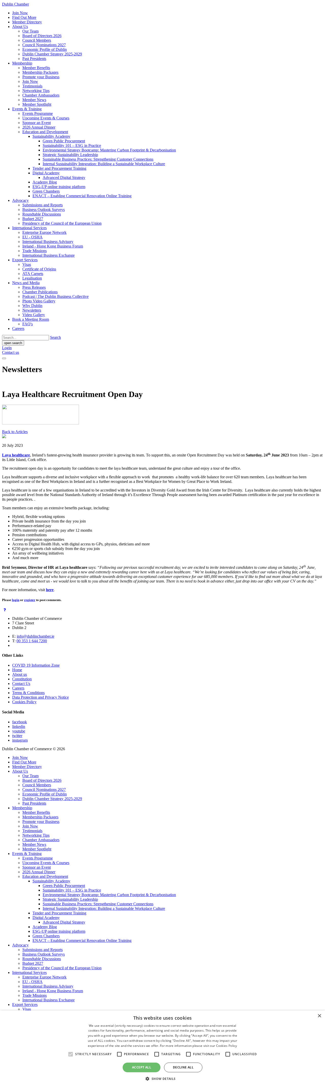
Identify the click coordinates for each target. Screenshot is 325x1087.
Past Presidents (34, 58)
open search (13, 343)
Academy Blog (44, 182)
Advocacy (20, 200)
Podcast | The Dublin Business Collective (55, 296)
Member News (34, 100)
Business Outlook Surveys (43, 209)
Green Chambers (46, 191)
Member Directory (27, 22)
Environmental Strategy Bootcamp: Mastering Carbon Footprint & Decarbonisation (109, 150)
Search (55, 337)
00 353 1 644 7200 (32, 641)
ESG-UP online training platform (58, 187)
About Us (20, 26)
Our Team (30, 31)
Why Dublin (32, 305)
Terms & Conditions (28, 693)
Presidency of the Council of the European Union (62, 223)
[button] (162, 1078)
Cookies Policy (24, 702)
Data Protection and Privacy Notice (40, 697)
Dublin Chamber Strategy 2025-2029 (52, 54)
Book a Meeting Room (30, 319)
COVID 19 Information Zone (36, 665)
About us (19, 674)
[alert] (162, 1049)
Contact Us (21, 683)
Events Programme (37, 113)
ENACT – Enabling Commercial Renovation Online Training (82, 196)
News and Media (26, 283)
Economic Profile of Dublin (44, 49)
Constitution (22, 679)
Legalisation (32, 278)
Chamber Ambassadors (40, 95)
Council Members (36, 40)
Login (7, 348)
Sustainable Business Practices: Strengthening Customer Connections (98, 159)
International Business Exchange (48, 255)
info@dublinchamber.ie (35, 636)
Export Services (25, 260)
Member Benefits (36, 68)
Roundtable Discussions (41, 214)
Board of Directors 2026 (41, 36)
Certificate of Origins (39, 269)
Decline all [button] (183, 1067)
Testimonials (32, 86)
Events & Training (27, 109)
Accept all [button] (141, 1067)
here (50, 590)
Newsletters (31, 310)
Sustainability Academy (51, 136)
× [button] (319, 1016)
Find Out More (24, 17)
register (29, 600)
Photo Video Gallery (38, 301)
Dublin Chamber (15, 4)
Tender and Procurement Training (59, 168)
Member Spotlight (36, 104)
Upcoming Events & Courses (45, 118)
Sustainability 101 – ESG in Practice (72, 145)
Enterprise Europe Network (44, 232)
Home (17, 670)
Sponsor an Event (36, 122)
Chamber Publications (40, 292)
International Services (29, 228)
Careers (18, 328)
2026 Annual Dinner (38, 127)
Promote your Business (40, 77)
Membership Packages (40, 72)
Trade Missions (34, 251)
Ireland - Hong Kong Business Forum (52, 246)
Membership (22, 63)
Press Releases (34, 287)
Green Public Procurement (64, 141)
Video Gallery (33, 315)
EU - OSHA (32, 237)
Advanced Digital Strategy (64, 177)
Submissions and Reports (42, 205)
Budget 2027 (32, 219)
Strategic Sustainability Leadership (70, 154)
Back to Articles (15, 432)
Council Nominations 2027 (44, 45)
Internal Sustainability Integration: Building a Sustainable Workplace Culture (104, 164)
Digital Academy (46, 173)
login (15, 600)
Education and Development (45, 132)
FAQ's (27, 324)
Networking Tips (36, 90)
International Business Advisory (47, 241)
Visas (26, 264)
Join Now (20, 13)
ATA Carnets (32, 273)
